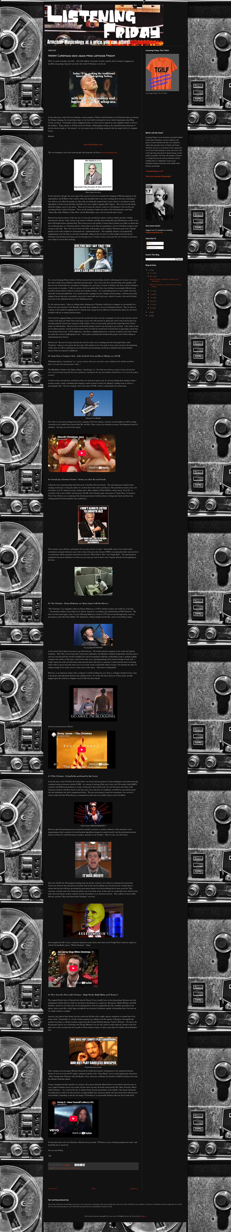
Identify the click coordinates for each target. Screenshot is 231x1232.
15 (149, 270)
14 (149, 312)
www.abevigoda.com (109, 152)
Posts (150, 243)
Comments (152, 247)
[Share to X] (81, 1165)
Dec (151, 273)
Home (94, 1189)
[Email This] (75, 1165)
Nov (152, 276)
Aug (152, 294)
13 (149, 316)
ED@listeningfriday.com (154, 232)
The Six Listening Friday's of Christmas (67, 1168)
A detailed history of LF (154, 171)
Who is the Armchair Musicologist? (158, 176)
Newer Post (53, 1189)
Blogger (143, 1216)
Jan (151, 308)
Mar (152, 301)
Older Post (134, 1189)
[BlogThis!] (78, 1165)
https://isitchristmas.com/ (93, 144)
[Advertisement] (93, 1178)
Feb (151, 304)
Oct (151, 291)
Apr (152, 298)
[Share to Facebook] (83, 1165)
